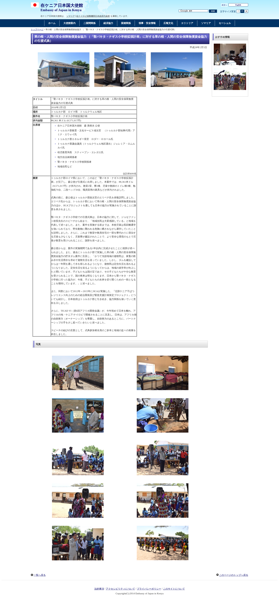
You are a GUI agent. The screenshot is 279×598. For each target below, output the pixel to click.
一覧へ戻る (40, 575)
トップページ (37, 29)
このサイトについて (174, 589)
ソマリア (70, 16)
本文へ (224, 5)
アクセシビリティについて (120, 589)
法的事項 (99, 589)
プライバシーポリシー (149, 589)
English (238, 5)
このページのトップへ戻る (233, 575)
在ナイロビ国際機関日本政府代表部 (93, 16)
